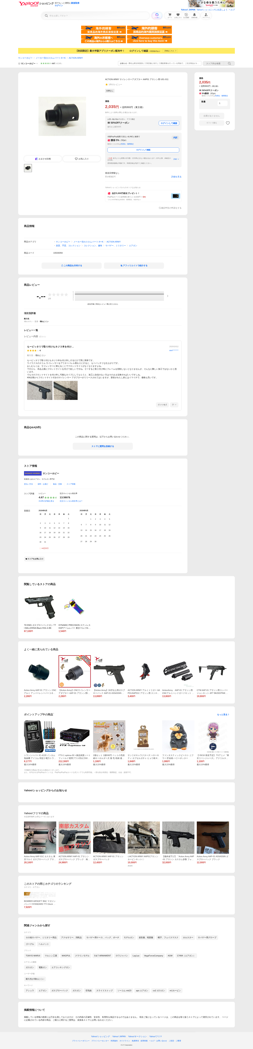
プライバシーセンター (100, 1041)
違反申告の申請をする (171, 208)
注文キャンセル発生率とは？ (71, 501)
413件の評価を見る (46, 501)
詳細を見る (176, 176)
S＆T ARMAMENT (102, 955)
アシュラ (30, 990)
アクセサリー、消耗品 (71, 937)
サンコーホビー (25, 58)
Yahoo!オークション (137, 1036)
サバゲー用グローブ (207, 937)
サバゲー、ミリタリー (115, 245)
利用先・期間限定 (127, 144)
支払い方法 (28, 484)
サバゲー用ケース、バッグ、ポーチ (102, 937)
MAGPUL (66, 955)
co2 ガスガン (159, 990)
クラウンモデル (82, 955)
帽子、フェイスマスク (168, 937)
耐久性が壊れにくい (35, 979)
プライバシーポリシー (81, 1041)
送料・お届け (43, 484)
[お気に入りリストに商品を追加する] (227, 123)
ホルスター (188, 937)
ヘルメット (44, 944)
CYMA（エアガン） (186, 955)
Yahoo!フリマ (155, 1036)
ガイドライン (124, 1041)
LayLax (136, 955)
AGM (170, 955)
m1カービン (175, 990)
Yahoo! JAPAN (188, 10)
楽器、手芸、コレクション (68, 245)
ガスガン (30, 967)
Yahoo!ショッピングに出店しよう (212, 10)
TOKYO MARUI (33, 955)
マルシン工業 (51, 955)
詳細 (175, 159)
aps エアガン (142, 990)
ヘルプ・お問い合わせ (158, 1041)
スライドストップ (104, 990)
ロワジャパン (122, 955)
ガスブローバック (60, 990)
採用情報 (144, 1041)
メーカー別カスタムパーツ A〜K (51, 58)
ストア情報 (71, 484)
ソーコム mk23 (124, 990)
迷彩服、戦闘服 (146, 937)
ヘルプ (232, 10)
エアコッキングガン (61, 967)
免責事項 (135, 1041)
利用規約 (114, 1041)
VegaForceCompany (153, 955)
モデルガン (129, 937)
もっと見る (222, 714)
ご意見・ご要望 (175, 1041)
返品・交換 (57, 484)
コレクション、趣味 (93, 245)
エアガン (133, 245)
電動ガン (43, 967)
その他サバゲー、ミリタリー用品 (41, 937)
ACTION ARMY (76, 58)
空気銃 (89, 990)
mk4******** (173, 350)
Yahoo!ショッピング (100, 1036)
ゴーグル (30, 944)
